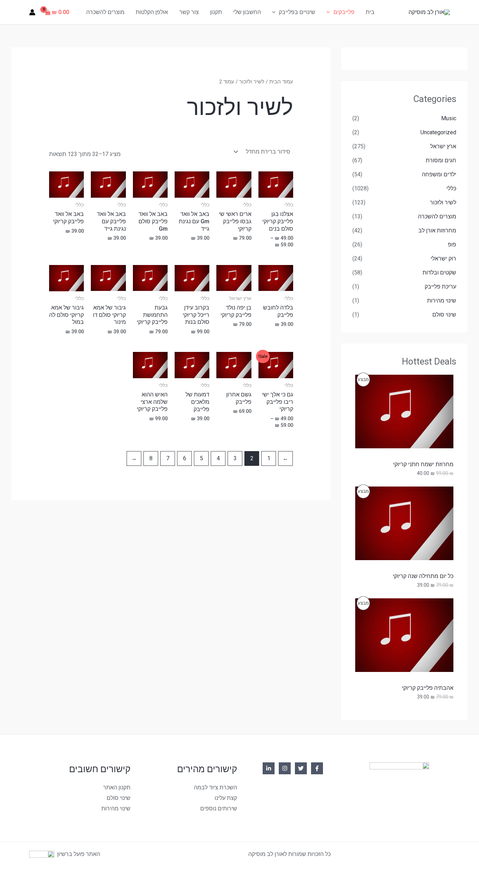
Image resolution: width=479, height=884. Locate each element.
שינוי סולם (444, 314)
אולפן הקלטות (152, 12)
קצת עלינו (226, 798)
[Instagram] (285, 768)
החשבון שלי (247, 12)
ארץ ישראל (443, 146)
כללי (451, 188)
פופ (452, 244)
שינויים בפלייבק (297, 12)
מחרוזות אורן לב (437, 230)
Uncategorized (438, 132)
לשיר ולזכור (443, 202)
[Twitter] (301, 768)
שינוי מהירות (441, 300)
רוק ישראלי (443, 258)
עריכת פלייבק (440, 286)
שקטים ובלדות (439, 272)
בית (370, 12)
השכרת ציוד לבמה (215, 787)
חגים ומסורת (441, 160)
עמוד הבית (281, 82)
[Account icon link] (32, 12)
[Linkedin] (269, 768)
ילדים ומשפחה (439, 174)
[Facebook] (317, 768)
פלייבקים (344, 12)
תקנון (216, 12)
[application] (329, 12)
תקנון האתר (116, 787)
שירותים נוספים (218, 808)
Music (448, 118)
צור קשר (189, 12)
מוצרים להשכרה (105, 12)
